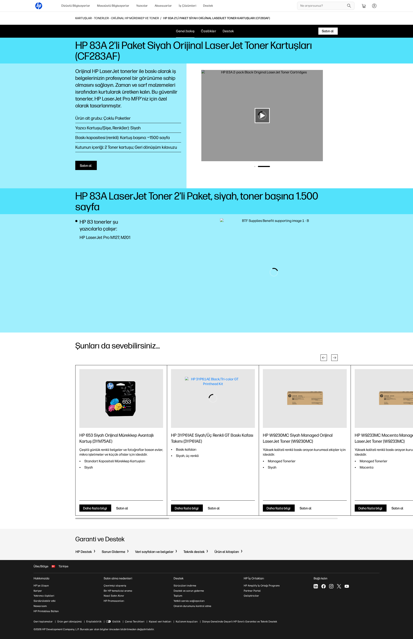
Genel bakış (185, 31)
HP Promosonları (114, 600)
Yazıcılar (142, 6)
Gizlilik (116, 621)
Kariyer (38, 590)
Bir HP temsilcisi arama (118, 590)
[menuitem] (76, 6)
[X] (339, 586)
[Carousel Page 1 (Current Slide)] (260, 166)
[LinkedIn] (316, 586)
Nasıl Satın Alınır (114, 595)
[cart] (364, 6)
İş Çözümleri (187, 6)
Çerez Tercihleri (134, 621)
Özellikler (208, 31)
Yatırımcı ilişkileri (44, 595)
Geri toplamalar (43, 621)
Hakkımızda (41, 578)
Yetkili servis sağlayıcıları (189, 600)
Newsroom (40, 606)
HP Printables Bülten (46, 611)
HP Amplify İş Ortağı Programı (262, 585)
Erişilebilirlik (94, 621)
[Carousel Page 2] (269, 166)
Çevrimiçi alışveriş (115, 585)
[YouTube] (347, 586)
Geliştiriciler (251, 595)
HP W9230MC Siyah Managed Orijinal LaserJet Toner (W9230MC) (298, 438)
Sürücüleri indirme (185, 585)
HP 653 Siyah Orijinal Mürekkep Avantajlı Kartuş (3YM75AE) (116, 438)
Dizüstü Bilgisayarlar (75, 6)
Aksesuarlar (163, 6)
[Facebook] (323, 586)
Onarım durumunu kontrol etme (192, 606)
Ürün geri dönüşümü (69, 621)
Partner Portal (252, 590)
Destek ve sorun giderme (189, 590)
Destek (208, 6)
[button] (323, 357)
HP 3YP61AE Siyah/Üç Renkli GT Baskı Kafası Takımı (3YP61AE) (212, 438)
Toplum (178, 595)
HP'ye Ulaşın (41, 585)
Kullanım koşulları (187, 621)
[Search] (349, 5)
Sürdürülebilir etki (44, 600)
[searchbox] (322, 6)
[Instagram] (331, 586)
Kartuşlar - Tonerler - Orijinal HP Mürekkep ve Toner (117, 18)
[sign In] (374, 6)
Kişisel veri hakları (160, 621)
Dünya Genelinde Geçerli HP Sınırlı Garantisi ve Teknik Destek (239, 621)
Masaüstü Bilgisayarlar (113, 6)
